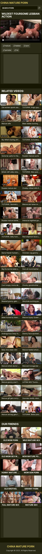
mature (7, 46)
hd (17, 50)
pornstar (8, 50)
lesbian (18, 46)
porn (27, 46)
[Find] (39, 8)
